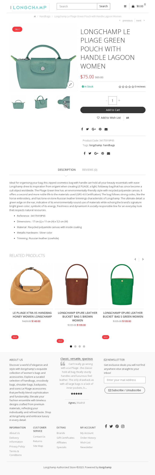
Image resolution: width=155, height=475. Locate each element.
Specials (61, 447)
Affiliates (62, 442)
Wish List (85, 442)
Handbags (45, 16)
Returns (37, 441)
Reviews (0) (89, 169)
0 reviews (140, 86)
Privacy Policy (17, 446)
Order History (88, 437)
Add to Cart (113, 110)
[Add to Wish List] (24, 333)
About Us (14, 433)
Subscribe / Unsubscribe (126, 390)
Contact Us (39, 436)
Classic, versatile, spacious (76, 359)
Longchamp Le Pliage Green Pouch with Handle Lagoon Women (87, 16)
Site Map (38, 446)
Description (67, 169)
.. (86, 387)
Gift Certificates (65, 437)
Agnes (72, 402)
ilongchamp (105, 467)
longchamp (95, 145)
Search (103, 6)
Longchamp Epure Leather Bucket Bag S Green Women (123, 314)
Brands (61, 433)
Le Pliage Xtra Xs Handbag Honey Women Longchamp (32, 314)
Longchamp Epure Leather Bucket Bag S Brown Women (77, 316)
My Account (86, 433)
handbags (109, 145)
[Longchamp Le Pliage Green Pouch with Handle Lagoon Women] (43, 57)
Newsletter (86, 447)
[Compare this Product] (127, 117)
